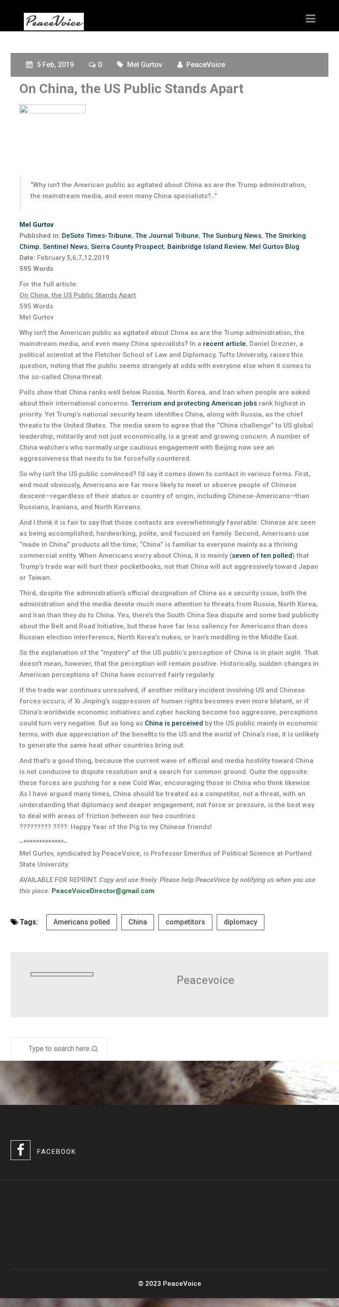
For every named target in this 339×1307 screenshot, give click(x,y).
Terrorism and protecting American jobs (194, 403)
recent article (224, 344)
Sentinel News (65, 247)
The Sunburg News (231, 236)
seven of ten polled (262, 556)
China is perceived (174, 723)
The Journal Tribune (167, 236)
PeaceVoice (205, 64)
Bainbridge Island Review (206, 247)
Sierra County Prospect (127, 247)
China (137, 922)
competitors (185, 922)
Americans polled (81, 922)
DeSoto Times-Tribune (97, 236)
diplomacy (240, 922)
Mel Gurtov (144, 64)
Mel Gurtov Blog (274, 247)
